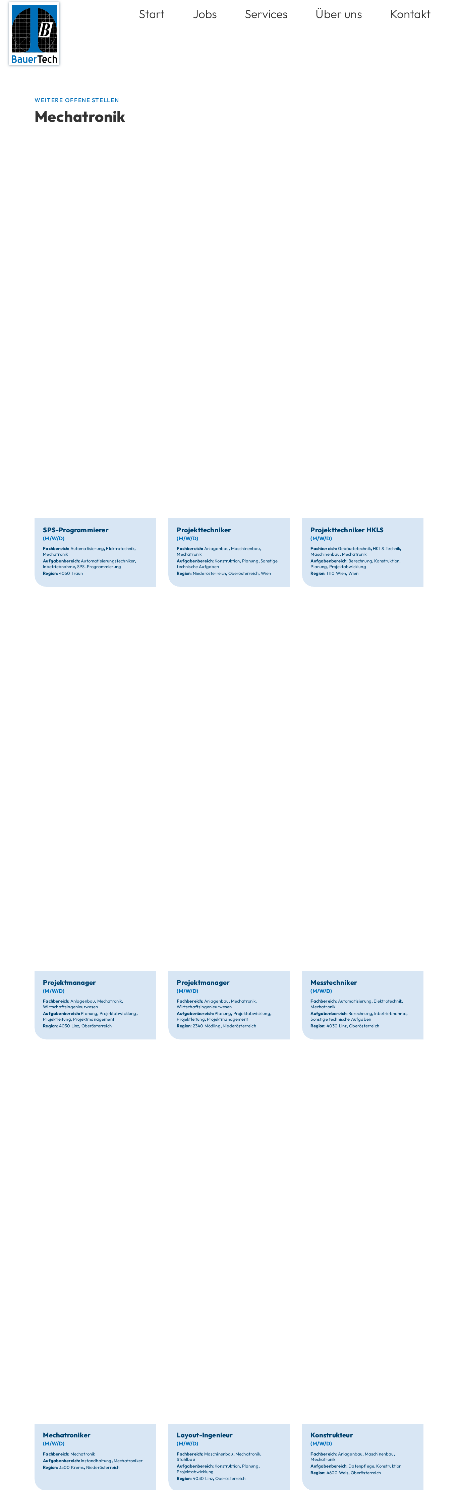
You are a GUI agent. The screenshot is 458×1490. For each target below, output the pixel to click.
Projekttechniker (204, 530)
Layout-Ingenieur (205, 1435)
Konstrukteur (331, 1435)
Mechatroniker (67, 1435)
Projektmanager (69, 982)
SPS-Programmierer (75, 530)
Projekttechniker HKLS (347, 530)
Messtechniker (333, 982)
